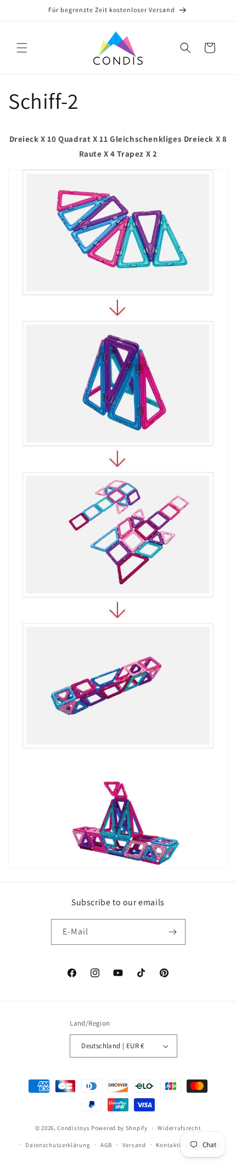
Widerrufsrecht (179, 1128)
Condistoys (73, 1128)
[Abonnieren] (173, 932)
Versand (134, 1145)
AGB (106, 1145)
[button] (22, 48)
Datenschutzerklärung (57, 1145)
